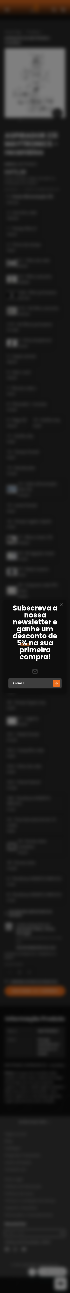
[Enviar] (56, 683)
